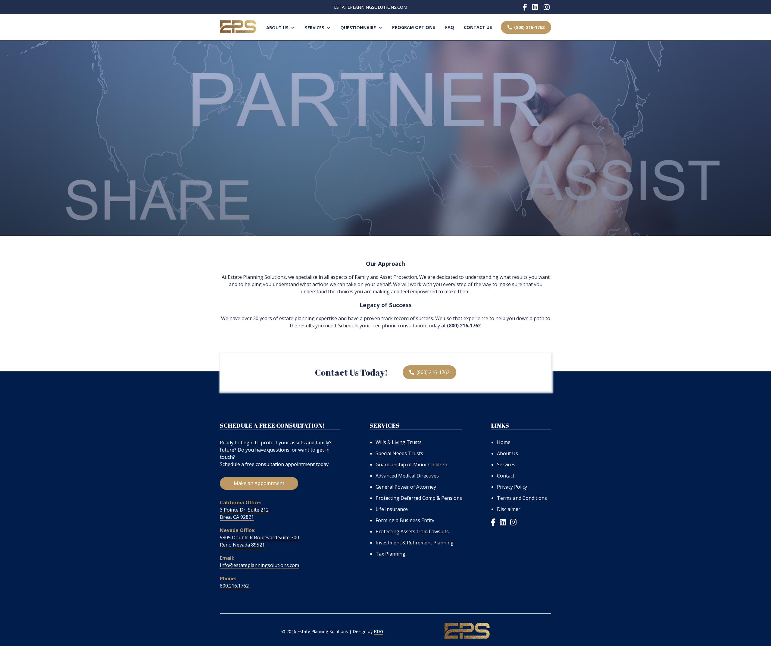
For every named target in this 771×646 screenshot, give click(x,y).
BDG (378, 631)
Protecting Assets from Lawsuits (412, 531)
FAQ (449, 27)
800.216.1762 (234, 585)
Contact (505, 475)
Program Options (413, 27)
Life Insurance (392, 509)
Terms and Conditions (522, 498)
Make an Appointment (259, 483)
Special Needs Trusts (399, 453)
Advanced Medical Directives (407, 475)
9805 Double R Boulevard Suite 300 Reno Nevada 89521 (259, 541)
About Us (278, 27)
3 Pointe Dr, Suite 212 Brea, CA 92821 (244, 513)
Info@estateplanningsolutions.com (259, 565)
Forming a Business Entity (405, 520)
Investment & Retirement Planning (415, 542)
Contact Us (478, 27)
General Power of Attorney (406, 487)
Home (503, 442)
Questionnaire (359, 27)
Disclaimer (508, 509)
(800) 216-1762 (528, 27)
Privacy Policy (512, 487)
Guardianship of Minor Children (411, 464)
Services (316, 27)
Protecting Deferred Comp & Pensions (419, 498)
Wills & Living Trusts (399, 442)
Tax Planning (390, 553)
